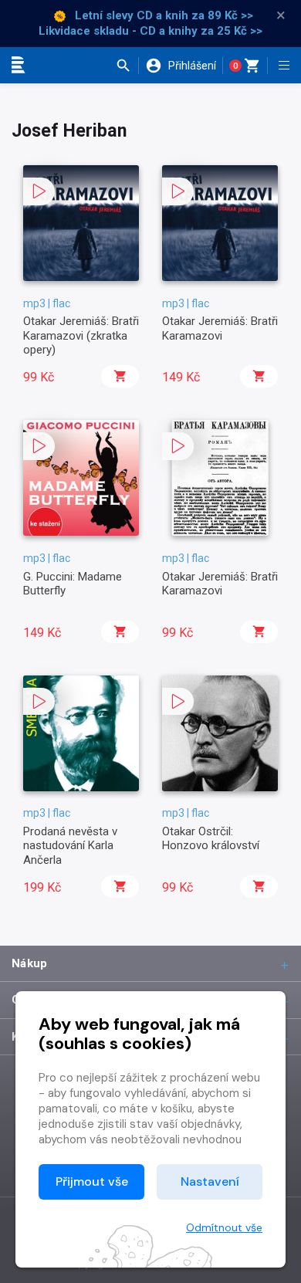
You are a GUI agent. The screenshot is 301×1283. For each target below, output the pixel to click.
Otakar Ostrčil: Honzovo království (210, 838)
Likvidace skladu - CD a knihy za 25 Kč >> (150, 31)
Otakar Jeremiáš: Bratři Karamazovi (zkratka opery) (81, 335)
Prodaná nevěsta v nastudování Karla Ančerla (70, 845)
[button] (127, 65)
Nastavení (210, 1181)
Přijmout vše (92, 1181)
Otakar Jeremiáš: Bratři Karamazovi (220, 328)
